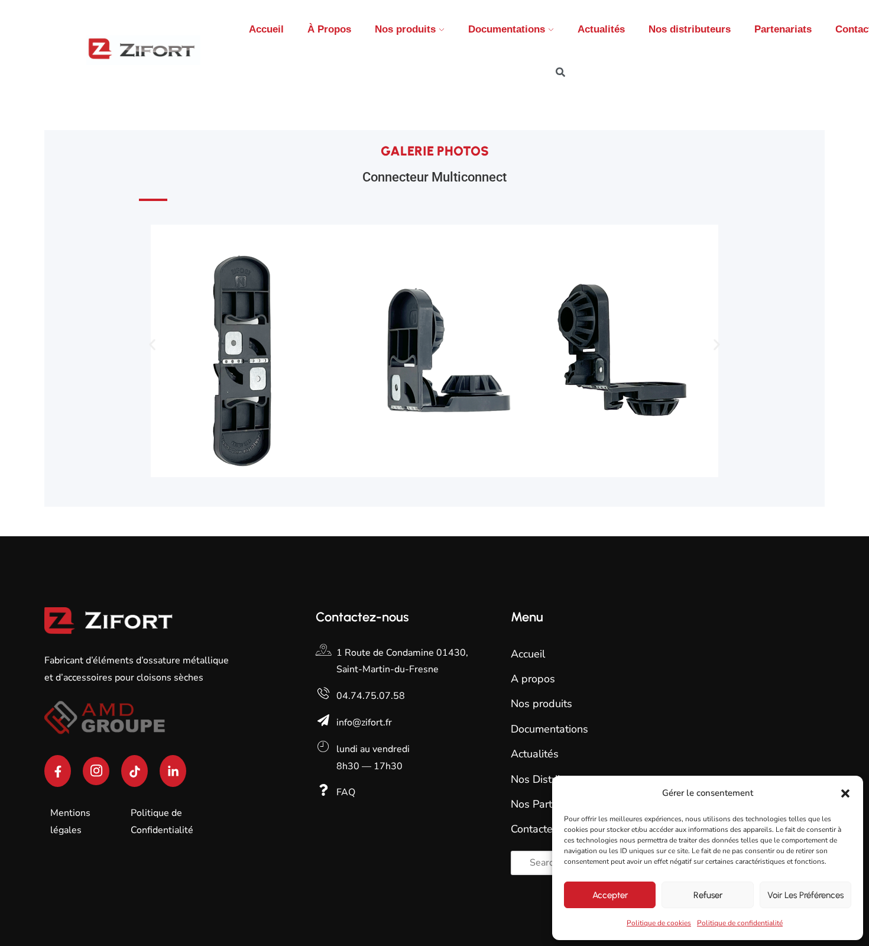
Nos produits (405, 29)
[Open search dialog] (560, 74)
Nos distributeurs (689, 29)
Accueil (266, 29)
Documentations (506, 29)
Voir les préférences (805, 895)
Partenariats (783, 29)
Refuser (707, 895)
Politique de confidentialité (740, 923)
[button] (845, 793)
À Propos (329, 29)
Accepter (610, 895)
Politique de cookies (659, 923)
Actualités (601, 29)
